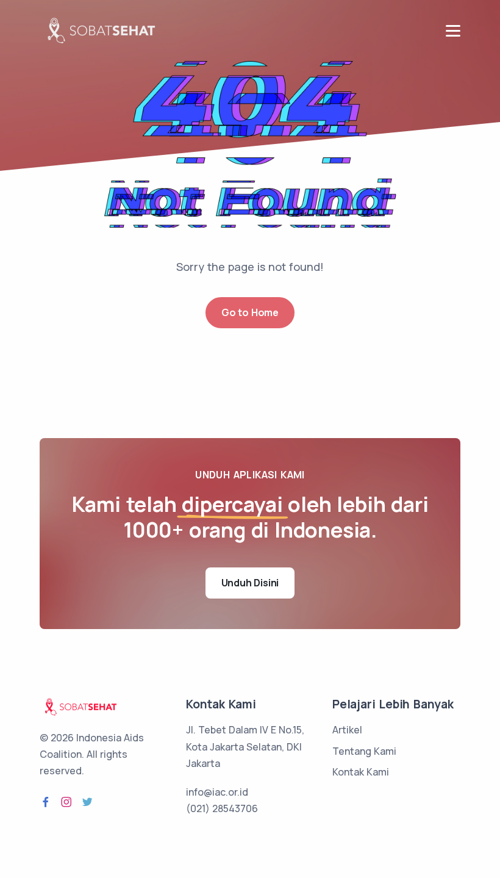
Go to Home (250, 312)
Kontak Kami (360, 772)
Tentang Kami (364, 751)
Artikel (347, 729)
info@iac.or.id (217, 792)
